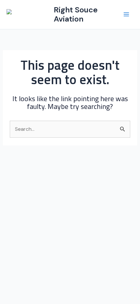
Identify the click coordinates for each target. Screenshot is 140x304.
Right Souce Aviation (76, 14)
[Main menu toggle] (126, 14)
